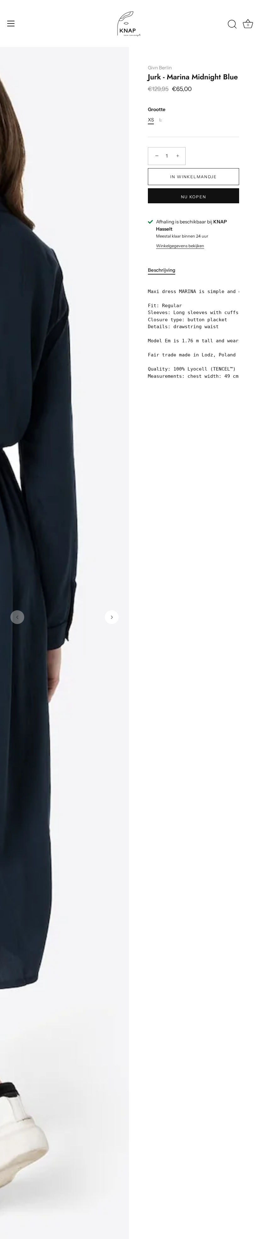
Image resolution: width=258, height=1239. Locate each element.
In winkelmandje (193, 176)
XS (151, 120)
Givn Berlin (160, 68)
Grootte (156, 109)
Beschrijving (161, 270)
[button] (17, 617)
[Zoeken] (232, 24)
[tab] (165, 270)
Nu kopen (193, 196)
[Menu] (11, 23)
